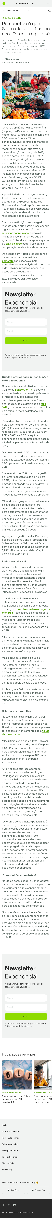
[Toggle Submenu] (29, 10)
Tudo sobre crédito (11, 1157)
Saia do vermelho (10, 1144)
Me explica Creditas (11, 1150)
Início (4, 1125)
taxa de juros (14, 243)
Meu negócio (8, 1163)
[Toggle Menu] (47, 3)
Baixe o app (7, 1169)
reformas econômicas (15, 233)
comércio (8, 261)
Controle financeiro (11, 10)
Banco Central (24, 389)
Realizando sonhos (10, 1138)
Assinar (25, 341)
